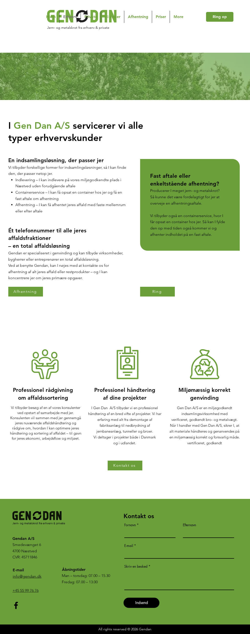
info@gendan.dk (27, 576)
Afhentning (25, 204)
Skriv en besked (135, 566)
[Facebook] (16, 605)
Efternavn (189, 525)
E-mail (128, 545)
